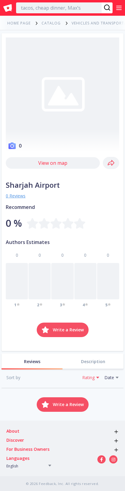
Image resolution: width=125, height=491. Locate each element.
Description (93, 361)
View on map (52, 163)
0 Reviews (15, 196)
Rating (88, 377)
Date (109, 377)
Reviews (32, 361)
